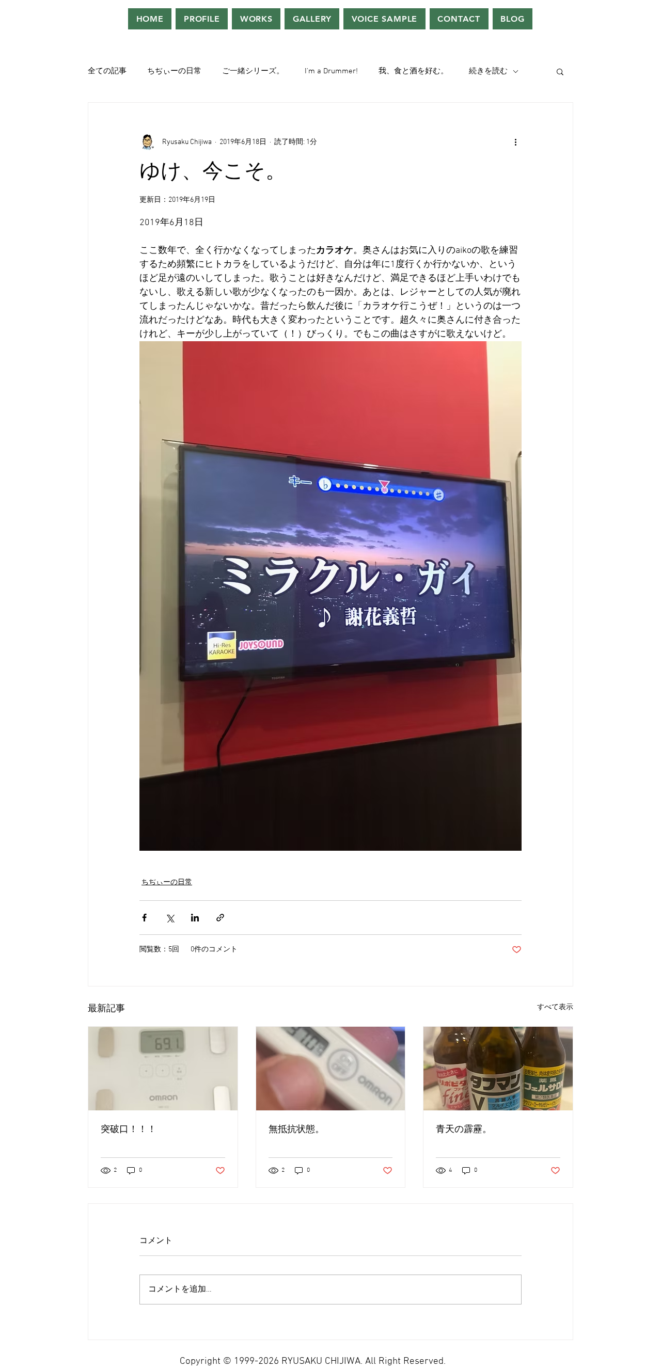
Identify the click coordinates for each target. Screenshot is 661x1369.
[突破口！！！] (163, 1068)
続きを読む (488, 71)
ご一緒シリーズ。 (253, 71)
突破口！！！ (128, 1129)
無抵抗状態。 (296, 1129)
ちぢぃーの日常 (174, 71)
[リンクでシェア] (220, 917)
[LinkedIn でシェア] (195, 917)
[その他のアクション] (515, 142)
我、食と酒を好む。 (413, 71)
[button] (560, 71)
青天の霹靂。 (464, 1129)
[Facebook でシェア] (144, 917)
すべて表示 (555, 1007)
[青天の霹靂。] (498, 1068)
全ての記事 (107, 71)
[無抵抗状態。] (330, 1068)
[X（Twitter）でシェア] (170, 917)
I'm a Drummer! (331, 71)
